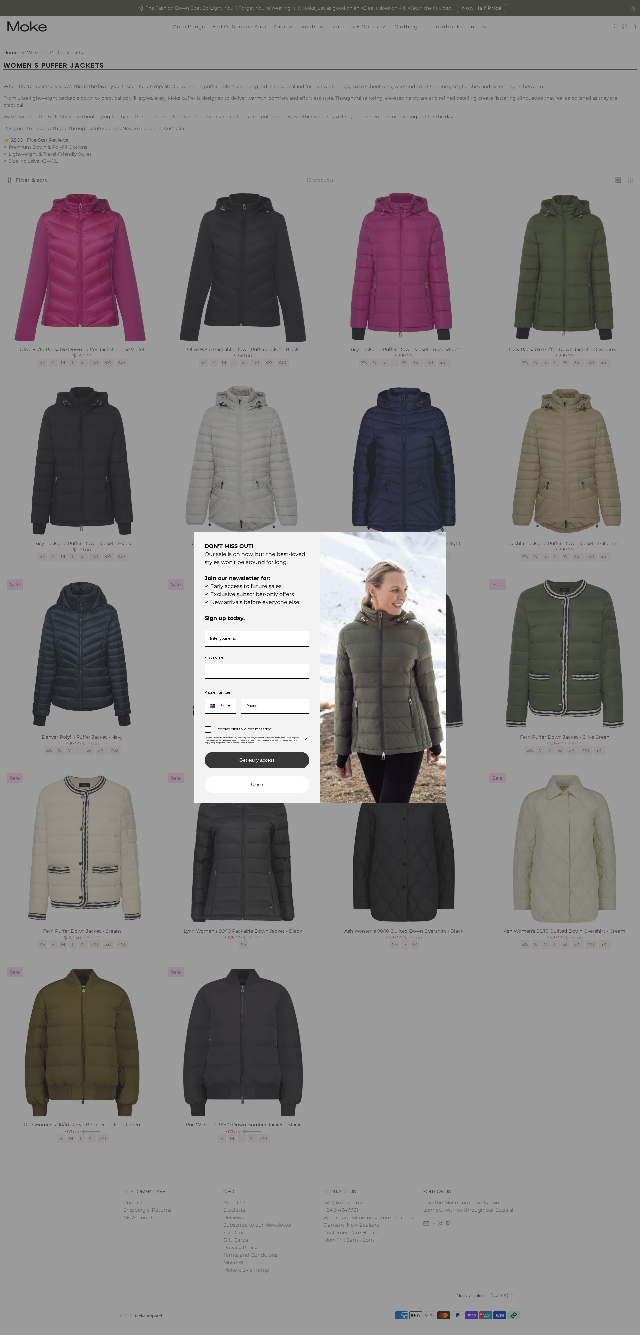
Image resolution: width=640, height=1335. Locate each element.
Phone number (217, 692)
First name (214, 657)
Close (257, 784)
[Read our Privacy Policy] (305, 740)
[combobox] (220, 706)
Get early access (257, 760)
